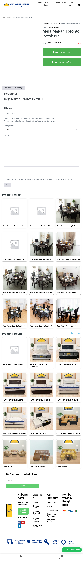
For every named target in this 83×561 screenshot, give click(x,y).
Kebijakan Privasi (51, 521)
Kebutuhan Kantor (36, 507)
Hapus (79, 43)
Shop (9, 18)
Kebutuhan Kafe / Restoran (36, 519)
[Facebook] (19, 522)
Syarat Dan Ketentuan (51, 515)
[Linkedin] (19, 526)
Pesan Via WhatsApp (61, 62)
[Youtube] (23, 522)
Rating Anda (9, 126)
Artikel (58, 2)
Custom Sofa (37, 502)
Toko (44, 43)
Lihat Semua (75, 333)
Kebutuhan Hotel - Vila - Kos (37, 513)
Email (6, 170)
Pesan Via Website (61, 52)
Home (4, 18)
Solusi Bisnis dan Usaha (37, 526)
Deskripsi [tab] (7, 88)
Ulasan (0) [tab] (19, 88)
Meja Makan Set (54, 23)
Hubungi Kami (52, 510)
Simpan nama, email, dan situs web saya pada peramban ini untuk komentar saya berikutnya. (39, 179)
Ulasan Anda (9, 135)
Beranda (45, 23)
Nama (6, 160)
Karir (64, 2)
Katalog (39, 2)
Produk (32, 2)
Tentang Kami (52, 503)
